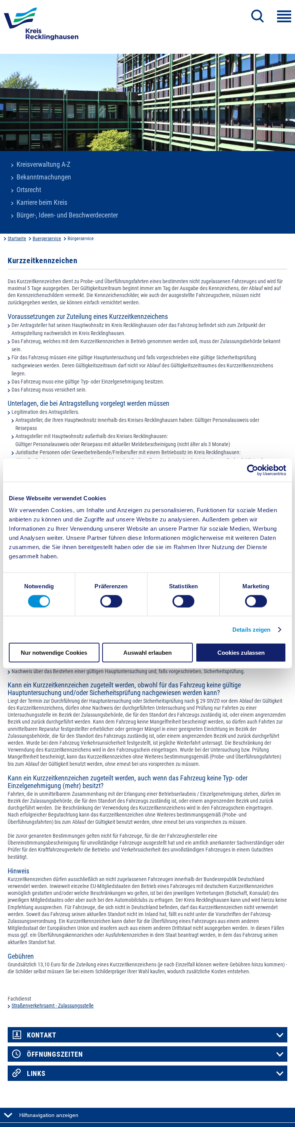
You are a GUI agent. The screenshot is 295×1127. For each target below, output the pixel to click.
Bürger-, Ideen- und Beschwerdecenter (67, 215)
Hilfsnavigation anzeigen (48, 1115)
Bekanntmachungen (44, 177)
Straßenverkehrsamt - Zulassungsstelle (53, 1006)
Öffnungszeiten (55, 1054)
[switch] (111, 601)
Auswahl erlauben (147, 652)
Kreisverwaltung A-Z (43, 164)
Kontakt (41, 1035)
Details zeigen (251, 629)
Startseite (17, 238)
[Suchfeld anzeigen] (257, 16)
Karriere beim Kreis (42, 202)
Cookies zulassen (241, 652)
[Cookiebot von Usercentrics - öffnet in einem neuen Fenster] (252, 470)
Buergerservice (47, 238)
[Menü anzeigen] (284, 16)
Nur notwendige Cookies (54, 652)
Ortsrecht (29, 190)
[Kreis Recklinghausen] (41, 26)
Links (36, 1073)
